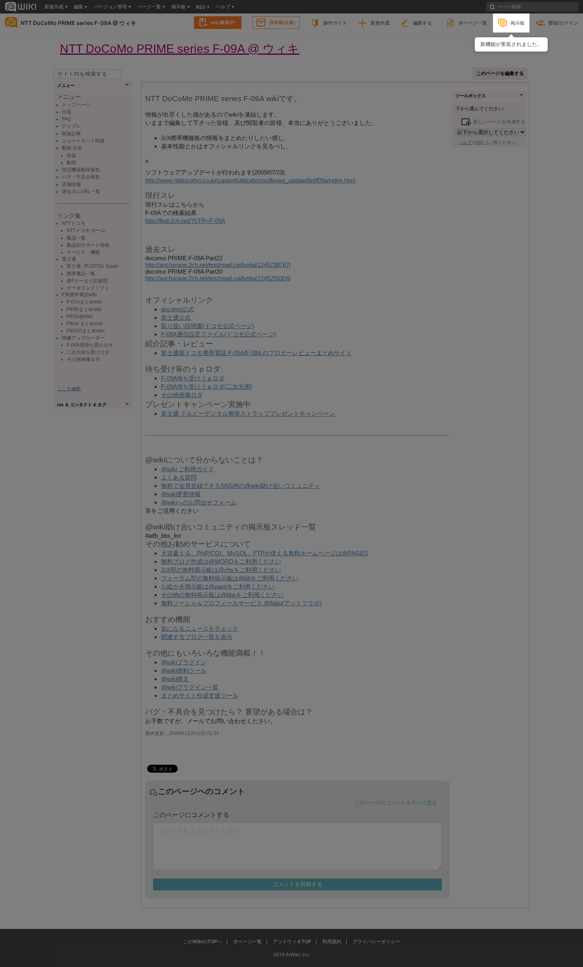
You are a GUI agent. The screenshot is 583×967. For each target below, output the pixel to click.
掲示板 (517, 23)
